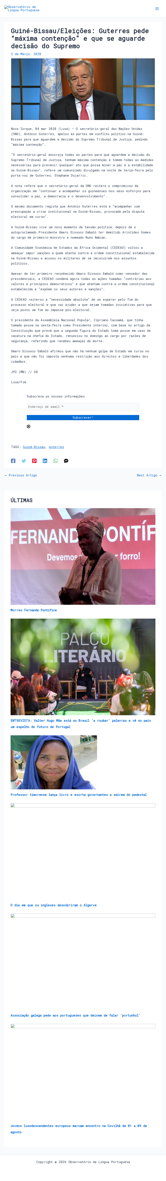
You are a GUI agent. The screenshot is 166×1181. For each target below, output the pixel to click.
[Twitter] (24, 460)
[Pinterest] (34, 460)
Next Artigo (149, 475)
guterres (56, 447)
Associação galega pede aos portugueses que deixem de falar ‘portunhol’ (75, 1015)
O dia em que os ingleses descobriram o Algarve (54, 905)
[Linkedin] (45, 460)
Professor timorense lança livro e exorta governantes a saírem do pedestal (79, 795)
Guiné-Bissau (34, 447)
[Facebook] (13, 460)
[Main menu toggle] (157, 8)
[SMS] (66, 460)
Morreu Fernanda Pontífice (34, 610)
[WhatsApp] (55, 460)
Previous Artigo (21, 475)
